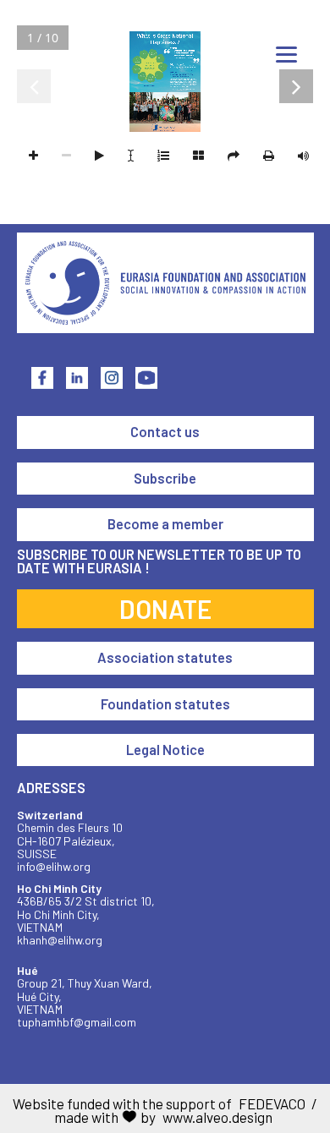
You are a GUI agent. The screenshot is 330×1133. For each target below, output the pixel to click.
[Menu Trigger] (286, 53)
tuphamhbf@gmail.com (76, 1022)
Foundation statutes (165, 704)
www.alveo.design (217, 1116)
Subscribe (165, 478)
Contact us (165, 432)
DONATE (165, 609)
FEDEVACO (272, 1103)
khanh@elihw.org (59, 940)
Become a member (165, 524)
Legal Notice (165, 750)
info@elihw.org (54, 866)
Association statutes (165, 657)
